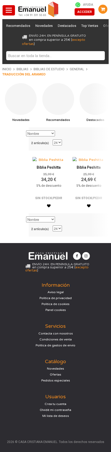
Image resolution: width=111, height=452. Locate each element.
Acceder (84, 12)
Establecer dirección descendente (60, 134)
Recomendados (18, 26)
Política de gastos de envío (55, 345)
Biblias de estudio (49, 69)
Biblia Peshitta (49, 167)
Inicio (6, 69)
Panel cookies (55, 310)
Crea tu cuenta (55, 404)
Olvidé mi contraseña (55, 410)
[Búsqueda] (99, 55)
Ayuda (88, 4)
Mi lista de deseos (55, 416)
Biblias (22, 69)
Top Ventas (89, 26)
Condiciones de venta (55, 339)
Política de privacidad (55, 298)
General (77, 69)
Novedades (44, 26)
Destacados (67, 26)
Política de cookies (55, 304)
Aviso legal (55, 292)
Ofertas (55, 374)
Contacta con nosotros (55, 333)
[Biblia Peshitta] (48, 158)
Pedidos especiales (55, 380)
